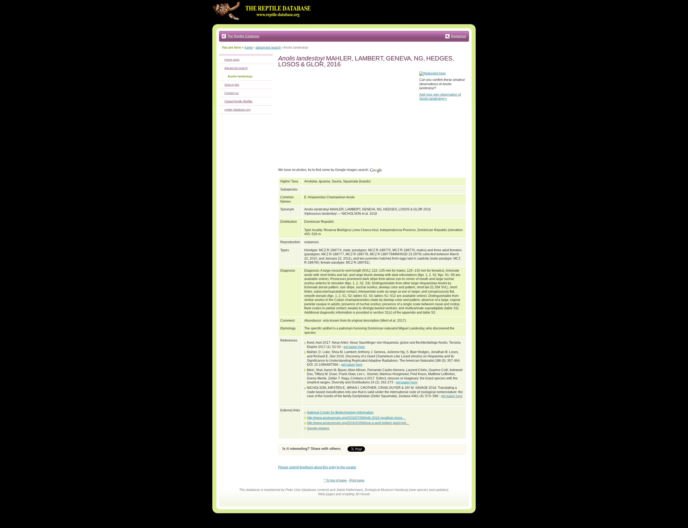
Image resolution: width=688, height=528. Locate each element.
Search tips (231, 84)
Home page (231, 59)
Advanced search (236, 68)
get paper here (354, 347)
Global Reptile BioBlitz (238, 101)
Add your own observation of (440, 97)
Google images (318, 428)
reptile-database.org (237, 109)
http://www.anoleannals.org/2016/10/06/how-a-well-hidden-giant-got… (358, 423)
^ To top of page (335, 480)
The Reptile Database (243, 36)
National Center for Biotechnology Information (340, 412)
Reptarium (458, 36)
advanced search (268, 47)
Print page (356, 480)
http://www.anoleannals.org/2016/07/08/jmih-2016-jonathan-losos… (356, 418)
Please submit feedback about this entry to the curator (317, 467)
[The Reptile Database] (263, 23)
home (249, 47)
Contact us (231, 93)
